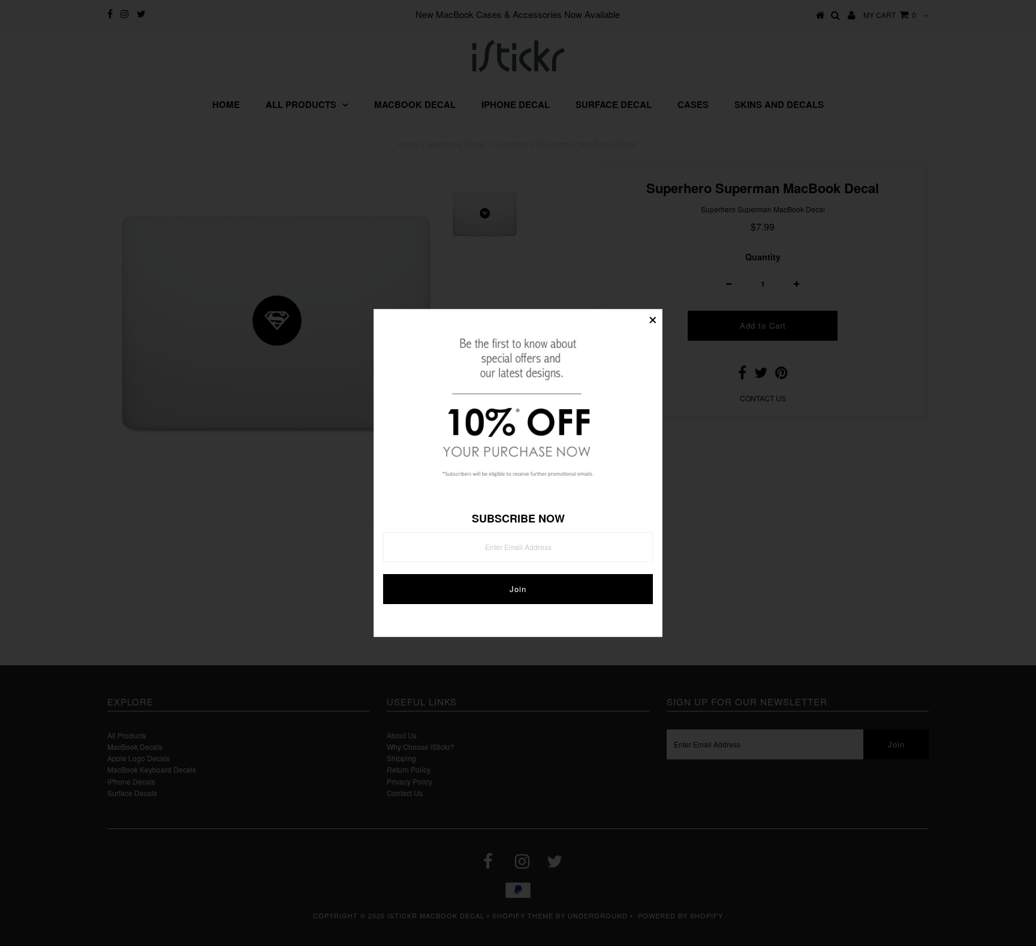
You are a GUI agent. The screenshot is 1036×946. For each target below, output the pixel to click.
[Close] (653, 319)
